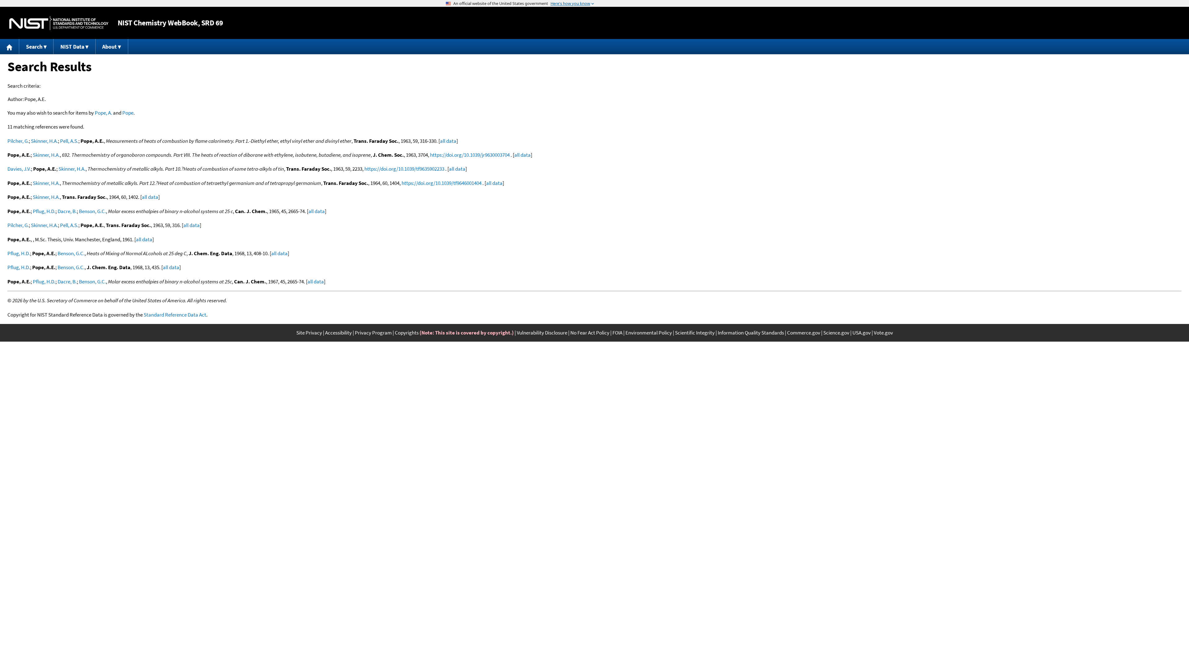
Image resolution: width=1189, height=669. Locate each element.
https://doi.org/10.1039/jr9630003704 (470, 154)
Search (34, 46)
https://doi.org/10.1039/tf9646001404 (441, 183)
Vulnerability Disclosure (542, 332)
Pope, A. (103, 112)
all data (448, 141)
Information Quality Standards (751, 332)
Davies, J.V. (19, 168)
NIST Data (72, 46)
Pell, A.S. (69, 141)
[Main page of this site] (9, 46)
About (109, 46)
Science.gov (836, 332)
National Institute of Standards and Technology (58, 23)
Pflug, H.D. (44, 211)
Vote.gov (883, 332)
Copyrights (407, 332)
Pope (127, 112)
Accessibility (338, 332)
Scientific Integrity (695, 332)
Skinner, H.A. (44, 141)
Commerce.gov (803, 332)
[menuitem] (9, 46)
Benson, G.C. (92, 211)
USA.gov (861, 332)
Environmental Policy (648, 332)
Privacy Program (373, 332)
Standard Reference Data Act (175, 314)
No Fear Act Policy (589, 332)
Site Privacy (309, 332)
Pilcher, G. (18, 141)
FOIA (617, 332)
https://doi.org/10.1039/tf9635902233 (404, 168)
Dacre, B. (67, 211)
